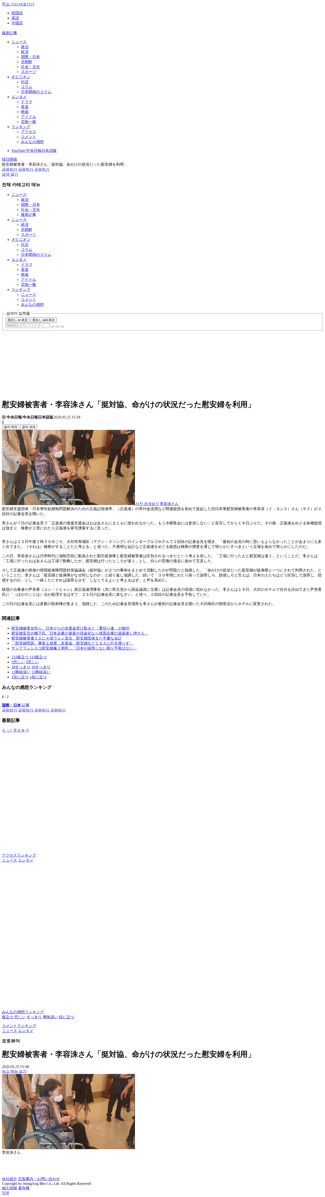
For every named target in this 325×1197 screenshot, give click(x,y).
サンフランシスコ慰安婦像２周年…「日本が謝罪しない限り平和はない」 (74, 648)
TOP (5, 1193)
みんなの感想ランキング (23, 1012)
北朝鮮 (26, 62)
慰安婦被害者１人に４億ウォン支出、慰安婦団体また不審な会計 (66, 638)
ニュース (19, 42)
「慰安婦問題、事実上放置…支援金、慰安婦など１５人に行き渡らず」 (72, 643)
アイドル (28, 117)
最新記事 (9, 33)
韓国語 (17, 13)
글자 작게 (10, 427)
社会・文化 (30, 67)
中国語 (17, 23)
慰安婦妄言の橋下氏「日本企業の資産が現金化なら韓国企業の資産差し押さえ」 (79, 633)
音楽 (25, 107)
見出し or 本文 (18, 320)
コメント (28, 137)
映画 (25, 112)
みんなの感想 (32, 142)
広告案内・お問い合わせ (39, 1179)
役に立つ (66, 1017)
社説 (25, 82)
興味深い (50, 1017)
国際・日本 (30, 57)
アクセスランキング (19, 855)
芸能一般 (28, 122)
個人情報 (9, 1188)
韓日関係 (9, 159)
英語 (15, 18)
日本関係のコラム (36, 92)
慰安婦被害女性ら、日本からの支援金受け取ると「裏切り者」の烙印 (70, 628)
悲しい (20, 1017)
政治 (25, 47)
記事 (16, 705)
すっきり (34, 1017)
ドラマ (26, 102)
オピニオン (20, 77)
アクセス (28, 132)
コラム (26, 87)
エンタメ (19, 97)
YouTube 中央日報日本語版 (34, 151)
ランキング (20, 127)
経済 (25, 52)
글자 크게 (28, 427)
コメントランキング (19, 1026)
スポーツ (28, 72)
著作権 (24, 1188)
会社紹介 (9, 1179)
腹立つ (7, 1017)
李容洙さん (169, 504)
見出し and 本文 (43, 320)
